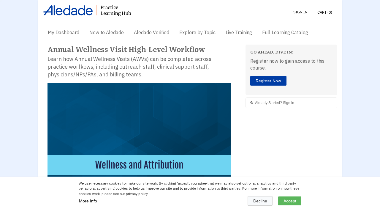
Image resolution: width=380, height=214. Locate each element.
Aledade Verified (151, 32)
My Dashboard (63, 32)
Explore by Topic (197, 32)
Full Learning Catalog (285, 32)
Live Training (239, 32)
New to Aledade (106, 32)
